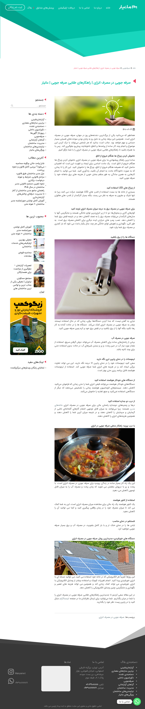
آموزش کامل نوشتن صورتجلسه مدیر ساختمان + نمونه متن (27, 202)
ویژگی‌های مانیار (36, 150)
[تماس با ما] (137, 701)
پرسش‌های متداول (45, 8)
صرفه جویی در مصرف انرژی (111, 617)
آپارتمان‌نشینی (37, 119)
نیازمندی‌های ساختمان (34, 146)
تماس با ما (84, 8)
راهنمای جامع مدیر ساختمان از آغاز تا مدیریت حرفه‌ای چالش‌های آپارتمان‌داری (28, 194)
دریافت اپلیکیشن (66, 8)
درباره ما (98, 8)
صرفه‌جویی (126, 68)
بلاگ (29, 8)
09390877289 (90, 688)
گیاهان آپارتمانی (36, 140)
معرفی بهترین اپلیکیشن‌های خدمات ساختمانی (21, 243)
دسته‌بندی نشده (37, 126)
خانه (108, 8)
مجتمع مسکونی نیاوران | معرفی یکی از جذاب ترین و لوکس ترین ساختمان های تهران (27, 285)
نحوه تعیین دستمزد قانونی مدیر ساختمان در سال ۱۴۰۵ (29, 185)
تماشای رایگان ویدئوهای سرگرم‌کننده (27, 368)
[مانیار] (128, 9)
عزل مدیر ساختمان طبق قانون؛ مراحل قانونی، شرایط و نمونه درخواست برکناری (30, 177)
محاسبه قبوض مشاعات (24, 254)
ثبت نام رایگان (15, 7)
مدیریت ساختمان (36, 143)
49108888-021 (92, 684)
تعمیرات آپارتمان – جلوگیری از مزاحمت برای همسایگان (22, 269)
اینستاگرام (64, 598)
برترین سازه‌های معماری (33, 123)
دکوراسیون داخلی (36, 129)
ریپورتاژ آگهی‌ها (37, 133)
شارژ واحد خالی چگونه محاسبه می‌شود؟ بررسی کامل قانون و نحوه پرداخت (28, 167)
